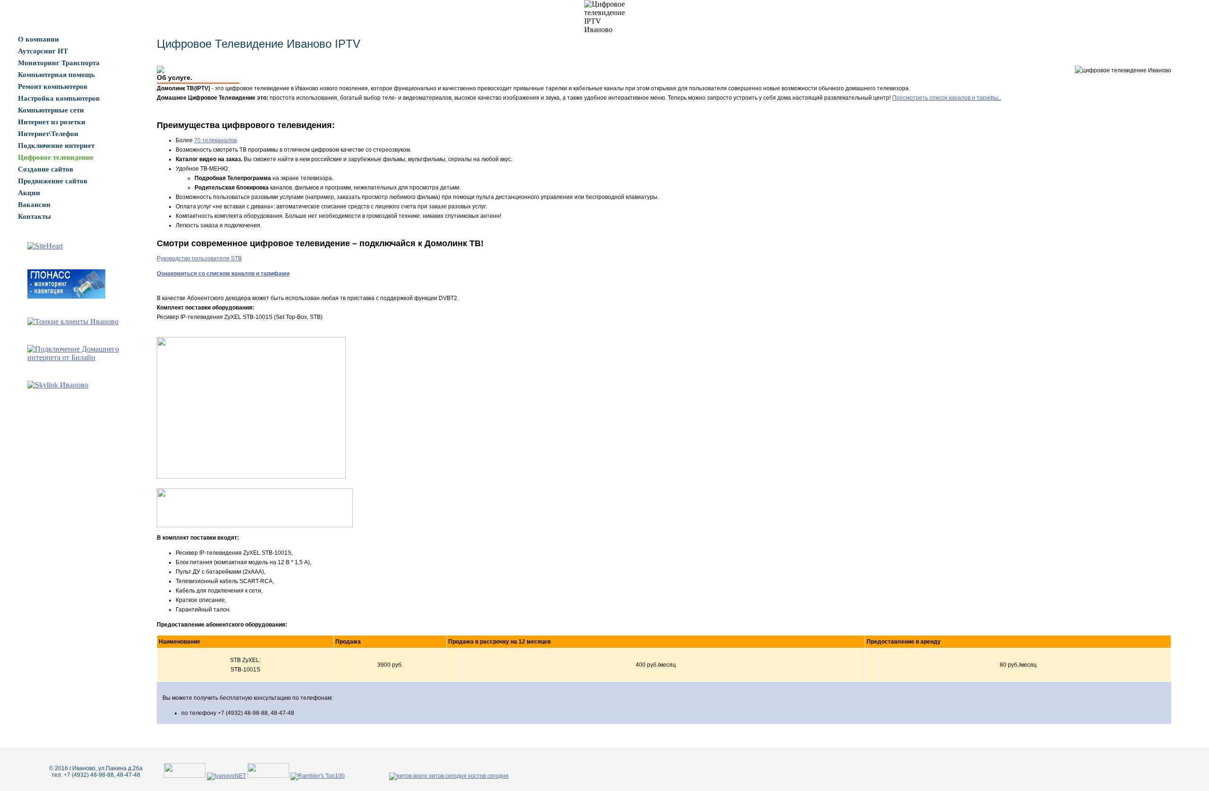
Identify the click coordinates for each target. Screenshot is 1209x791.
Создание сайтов (45, 169)
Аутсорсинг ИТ (43, 51)
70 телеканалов (215, 140)
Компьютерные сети (51, 110)
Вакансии (34, 204)
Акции (29, 193)
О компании (38, 39)
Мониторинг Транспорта (59, 63)
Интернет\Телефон (48, 134)
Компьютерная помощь (56, 74)
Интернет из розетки (51, 122)
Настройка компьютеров (59, 98)
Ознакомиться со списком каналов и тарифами (223, 273)
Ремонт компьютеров (52, 86)
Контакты (34, 216)
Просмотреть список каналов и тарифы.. (946, 98)
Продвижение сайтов (52, 181)
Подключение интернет (56, 145)
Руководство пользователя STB (199, 258)
